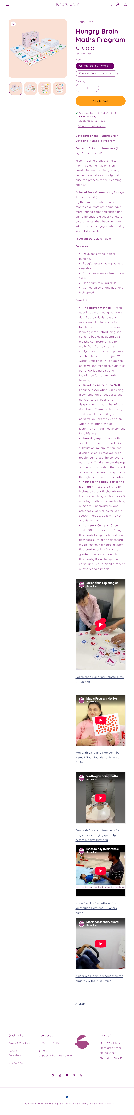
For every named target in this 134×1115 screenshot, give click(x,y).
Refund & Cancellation (16, 1053)
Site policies (16, 1062)
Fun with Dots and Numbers (96, 73)
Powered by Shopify (51, 1103)
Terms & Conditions (20, 1043)
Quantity (80, 81)
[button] (7, 4)
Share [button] (82, 1003)
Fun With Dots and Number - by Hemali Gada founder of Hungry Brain (98, 757)
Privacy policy (88, 1103)
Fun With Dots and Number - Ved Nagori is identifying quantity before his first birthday (98, 835)
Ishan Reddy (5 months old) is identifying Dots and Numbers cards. (96, 907)
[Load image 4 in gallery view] (59, 88)
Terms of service (106, 1103)
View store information (92, 126)
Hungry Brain (34, 1103)
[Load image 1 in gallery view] (15, 88)
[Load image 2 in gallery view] (30, 88)
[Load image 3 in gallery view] (44, 88)
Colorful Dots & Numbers (95, 65)
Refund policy (71, 1103)
